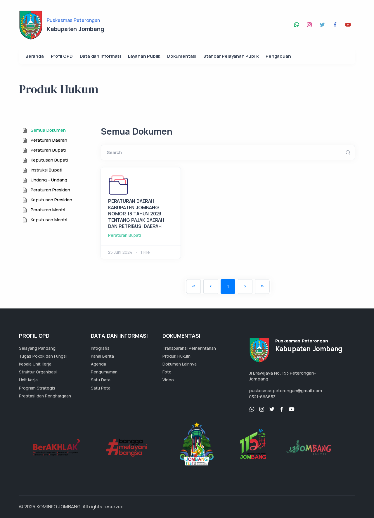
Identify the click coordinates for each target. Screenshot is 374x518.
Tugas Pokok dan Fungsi (43, 356)
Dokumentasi (181, 56)
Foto (167, 372)
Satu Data (100, 380)
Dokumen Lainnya (179, 364)
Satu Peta (100, 388)
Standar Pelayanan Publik (231, 56)
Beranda (34, 56)
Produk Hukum (176, 356)
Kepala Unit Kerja (35, 364)
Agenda (98, 364)
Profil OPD (62, 56)
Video (168, 380)
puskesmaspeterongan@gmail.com (285, 390)
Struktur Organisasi (38, 372)
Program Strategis (37, 388)
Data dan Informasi (100, 56)
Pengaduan (278, 56)
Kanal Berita (102, 356)
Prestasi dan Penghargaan (45, 396)
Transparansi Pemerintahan (189, 348)
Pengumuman (104, 372)
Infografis (100, 348)
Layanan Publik (144, 56)
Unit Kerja (28, 380)
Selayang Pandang (37, 348)
